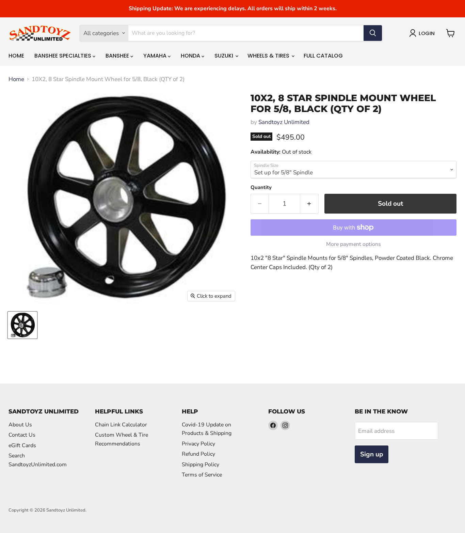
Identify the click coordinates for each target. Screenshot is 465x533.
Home (16, 56)
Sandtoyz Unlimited (283, 122)
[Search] (373, 33)
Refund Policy (198, 454)
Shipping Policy (200, 464)
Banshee (118, 56)
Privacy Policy (198, 444)
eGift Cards (22, 445)
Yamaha (155, 56)
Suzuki (224, 56)
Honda (191, 56)
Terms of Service (202, 475)
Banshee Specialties (63, 56)
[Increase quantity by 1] (309, 204)
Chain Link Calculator (121, 424)
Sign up (371, 454)
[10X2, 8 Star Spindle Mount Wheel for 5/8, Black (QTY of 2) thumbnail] (22, 325)
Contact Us (22, 435)
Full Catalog (323, 56)
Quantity (261, 187)
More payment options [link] (353, 244)
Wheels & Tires (269, 56)
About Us (20, 424)
